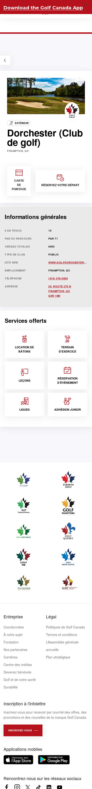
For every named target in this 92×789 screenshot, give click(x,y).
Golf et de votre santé (20, 679)
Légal (51, 616)
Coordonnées (14, 627)
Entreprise (13, 616)
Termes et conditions (61, 634)
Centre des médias (18, 664)
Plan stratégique (58, 657)
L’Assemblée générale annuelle (62, 646)
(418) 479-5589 (58, 278)
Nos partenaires (15, 649)
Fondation (11, 642)
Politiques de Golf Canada (65, 627)
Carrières (10, 657)
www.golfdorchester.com (69, 262)
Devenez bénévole (17, 672)
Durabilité (11, 687)
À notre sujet (13, 634)
